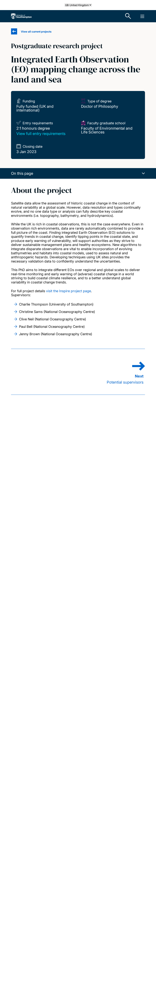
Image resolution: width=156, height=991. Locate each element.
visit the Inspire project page (68, 291)
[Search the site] (128, 16)
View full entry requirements (40, 134)
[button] (78, 173)
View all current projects (36, 31)
